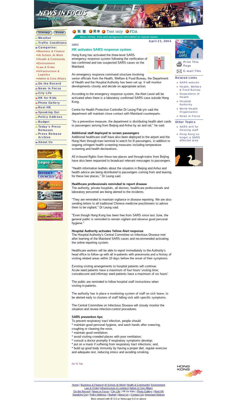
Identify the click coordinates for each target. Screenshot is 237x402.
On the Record (49, 83)
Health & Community (51, 59)
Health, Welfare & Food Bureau (190, 88)
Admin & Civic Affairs (52, 78)
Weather (44, 38)
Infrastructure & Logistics (114, 388)
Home (75, 384)
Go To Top (77, 363)
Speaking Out (48, 112)
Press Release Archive (50, 135)
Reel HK (44, 107)
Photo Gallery (49, 102)
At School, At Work (50, 55)
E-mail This (192, 71)
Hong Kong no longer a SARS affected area (190, 137)
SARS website (189, 82)
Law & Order (46, 67)
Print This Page (191, 63)
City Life (45, 93)
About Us (45, 142)
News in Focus (49, 88)
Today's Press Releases (49, 128)
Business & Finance (51, 51)
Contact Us (137, 394)
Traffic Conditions (52, 42)
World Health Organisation (189, 110)
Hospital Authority (186, 103)
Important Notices (155, 394)
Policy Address (50, 117)
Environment (46, 63)
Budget (44, 121)
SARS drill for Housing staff (189, 128)
